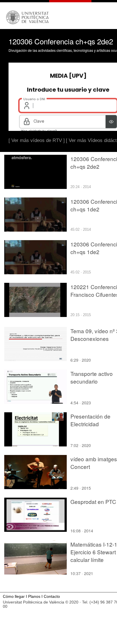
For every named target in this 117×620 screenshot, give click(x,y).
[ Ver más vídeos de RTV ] (37, 140)
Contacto (52, 596)
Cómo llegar (14, 596)
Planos (34, 596)
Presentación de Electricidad (90, 420)
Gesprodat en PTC (93, 501)
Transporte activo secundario (91, 377)
